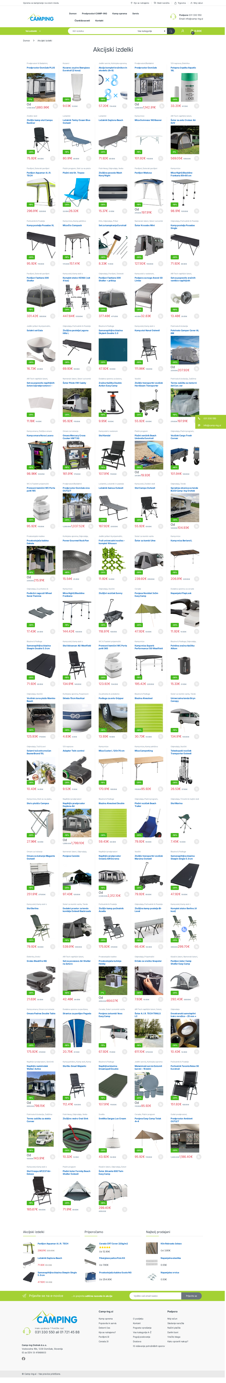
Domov (73, 13)
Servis (135, 13)
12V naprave (176, 63)
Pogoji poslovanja (141, 1336)
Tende (183, 484)
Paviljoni (30, 168)
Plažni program (69, 168)
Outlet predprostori (179, 1114)
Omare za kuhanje (70, 431)
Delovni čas (104, 1327)
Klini (100, 221)
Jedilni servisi (104, 63)
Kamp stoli (67, 273)
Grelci (37, 956)
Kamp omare (32, 431)
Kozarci (66, 63)
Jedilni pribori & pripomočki (38, 326)
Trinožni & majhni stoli (189, 799)
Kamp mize (139, 116)
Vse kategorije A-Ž (142, 1332)
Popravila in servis (107, 1323)
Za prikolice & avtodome (37, 590)
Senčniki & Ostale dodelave (40, 1063)
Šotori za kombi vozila (144, 536)
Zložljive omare (45, 431)
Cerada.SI (104, 1341)
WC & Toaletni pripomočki (38, 484)
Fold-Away (103, 168)
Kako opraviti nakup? (177, 1341)
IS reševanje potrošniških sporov (149, 1346)
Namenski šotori (142, 221)
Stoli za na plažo (84, 168)
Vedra (120, 168)
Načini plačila (173, 1327)
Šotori (158, 1009)
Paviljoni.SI (104, 1336)
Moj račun (198, 3)
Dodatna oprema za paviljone (75, 1009)
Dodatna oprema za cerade (182, 589)
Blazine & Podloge (106, 326)
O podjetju (138, 1318)
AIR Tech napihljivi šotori (181, 116)
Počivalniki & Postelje (36, 221)
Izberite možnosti (53, 106)
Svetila (102, 1114)
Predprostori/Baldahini (144, 63)
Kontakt (99, 20)
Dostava (137, 1341)
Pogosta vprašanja (142, 1327)
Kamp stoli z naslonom (73, 274)
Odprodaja (113, 168)
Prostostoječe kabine (36, 536)
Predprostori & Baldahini (37, 63)
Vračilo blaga (173, 1336)
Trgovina (182, 3)
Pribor (115, 221)
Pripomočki (149, 956)
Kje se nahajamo (141, 3)
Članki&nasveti (82, 20)
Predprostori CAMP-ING (94, 13)
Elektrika (186, 63)
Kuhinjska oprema (119, 63)
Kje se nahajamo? (107, 1332)
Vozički (138, 379)
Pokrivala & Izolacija (179, 326)
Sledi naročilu (163, 3)
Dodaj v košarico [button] (87, 106)
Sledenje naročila (175, 1323)
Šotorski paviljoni (42, 168)
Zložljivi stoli (32, 116)
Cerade (138, 589)
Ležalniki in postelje (115, 484)
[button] (210, 418)
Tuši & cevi (41, 746)
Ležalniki (66, 116)
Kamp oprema (119, 13)
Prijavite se (191, 1296)
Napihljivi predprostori (72, 799)
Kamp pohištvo (79, 221)
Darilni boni (172, 1332)
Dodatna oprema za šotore (110, 379)
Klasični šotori (176, 956)
